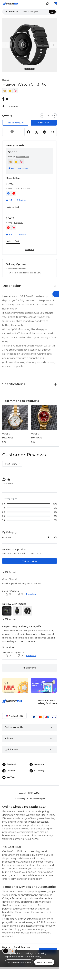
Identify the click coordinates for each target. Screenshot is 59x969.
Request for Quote (15, 122)
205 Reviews (20, 234)
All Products (11, 11)
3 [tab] (30, 69)
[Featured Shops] (44, 687)
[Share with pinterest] (44, 132)
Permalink (31, 594)
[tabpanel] (29, 45)
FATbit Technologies (35, 799)
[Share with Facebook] (28, 132)
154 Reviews (22, 168)
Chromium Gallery (22, 188)
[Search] (52, 12)
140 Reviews (20, 200)
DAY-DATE (36, 437)
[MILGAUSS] (15, 417)
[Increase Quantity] (54, 115)
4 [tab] (33, 69)
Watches (6, 434)
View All (29, 249)
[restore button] (55, 294)
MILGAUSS (7, 437)
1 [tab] (26, 69)
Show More (8, 647)
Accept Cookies (44, 962)
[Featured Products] (15, 687)
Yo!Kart (37, 793)
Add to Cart (43, 122)
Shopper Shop (22, 157)
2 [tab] (28, 69)
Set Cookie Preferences (19, 962)
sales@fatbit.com (47, 703)
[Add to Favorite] (12, 132)
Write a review (29, 561)
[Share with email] (52, 132)
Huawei (5, 80)
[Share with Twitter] (36, 132)
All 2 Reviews (29, 668)
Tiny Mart (18, 222)
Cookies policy (33, 956)
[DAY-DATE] (44, 417)
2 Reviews (13, 106)
